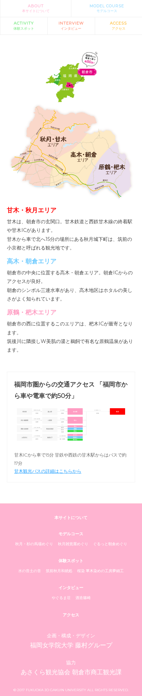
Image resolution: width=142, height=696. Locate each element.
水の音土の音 (29, 570)
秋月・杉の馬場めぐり (34, 543)
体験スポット (23, 25)
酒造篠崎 (83, 597)
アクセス (118, 25)
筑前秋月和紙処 (59, 570)
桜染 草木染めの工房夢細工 (100, 570)
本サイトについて (36, 8)
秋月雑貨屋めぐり (73, 543)
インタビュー (71, 25)
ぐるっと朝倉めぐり (110, 543)
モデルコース (107, 8)
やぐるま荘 (61, 597)
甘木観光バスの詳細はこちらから (47, 471)
